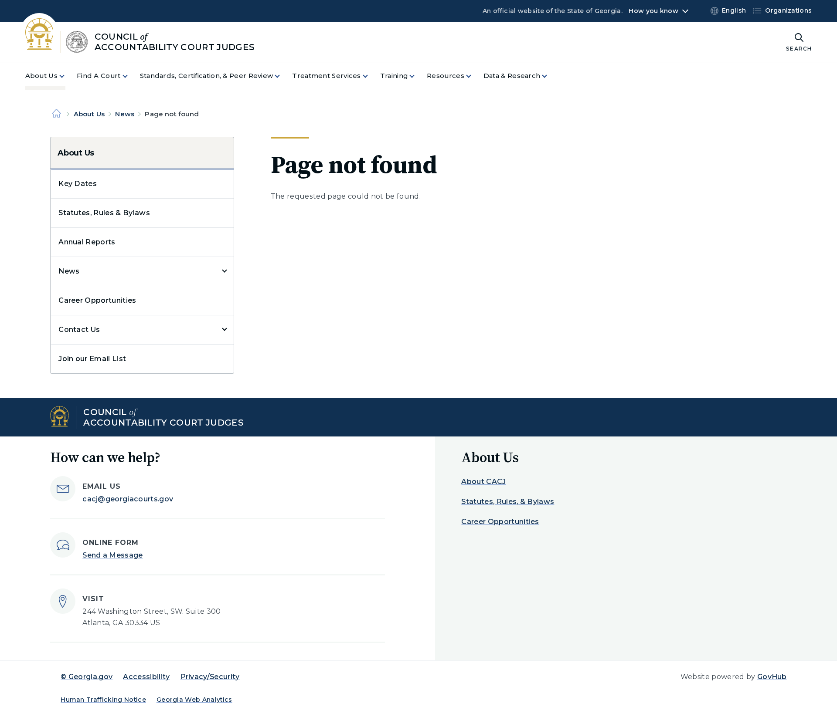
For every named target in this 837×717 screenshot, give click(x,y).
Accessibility (146, 677)
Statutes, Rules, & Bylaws (507, 501)
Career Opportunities (97, 300)
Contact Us (79, 329)
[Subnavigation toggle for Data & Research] (549, 76)
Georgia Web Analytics (194, 699)
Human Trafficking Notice (103, 699)
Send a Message (112, 555)
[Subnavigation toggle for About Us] (67, 76)
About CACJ (483, 481)
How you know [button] (653, 10)
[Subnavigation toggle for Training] (417, 76)
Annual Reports (86, 242)
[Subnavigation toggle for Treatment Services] (370, 76)
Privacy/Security (210, 677)
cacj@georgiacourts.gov (127, 499)
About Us (89, 114)
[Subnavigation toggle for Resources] (473, 76)
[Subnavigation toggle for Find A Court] (130, 76)
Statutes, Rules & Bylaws (104, 213)
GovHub (772, 677)
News (124, 114)
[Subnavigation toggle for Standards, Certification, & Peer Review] (282, 76)
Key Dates (77, 183)
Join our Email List (92, 359)
